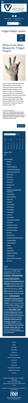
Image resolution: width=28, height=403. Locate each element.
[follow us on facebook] (13, 16)
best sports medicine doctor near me (15, 269)
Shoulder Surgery (11, 240)
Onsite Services (14, 355)
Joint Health (10, 212)
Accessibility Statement (14, 367)
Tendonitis (9, 248)
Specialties (14, 350)
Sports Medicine (11, 243)
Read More (21, 125)
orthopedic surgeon (12, 227)
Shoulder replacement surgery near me (13, 313)
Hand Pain (9, 202)
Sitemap (14, 373)
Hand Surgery (10, 207)
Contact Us (14, 365)
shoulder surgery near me (12, 327)
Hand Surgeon (10, 204)
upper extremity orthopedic (14, 258)
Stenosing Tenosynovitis (14, 116)
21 (16, 147)
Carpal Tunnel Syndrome (13, 169)
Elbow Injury (10, 174)
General (9, 187)
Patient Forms (8, 18)
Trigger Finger (11, 110)
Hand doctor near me (15, 283)
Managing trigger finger (15, 115)
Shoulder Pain (10, 235)
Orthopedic (10, 222)
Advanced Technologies (14, 357)
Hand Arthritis (10, 194)
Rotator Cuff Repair (12, 230)
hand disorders (20, 113)
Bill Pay (10, 20)
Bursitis (9, 164)
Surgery (9, 245)
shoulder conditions (14, 305)
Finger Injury (10, 179)
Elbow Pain (10, 177)
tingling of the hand (12, 253)
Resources (14, 360)
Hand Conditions (11, 197)
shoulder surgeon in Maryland (16, 317)
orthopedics (14, 296)
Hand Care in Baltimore (11, 113)
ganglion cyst (10, 184)
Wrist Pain (9, 261)
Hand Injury (10, 199)
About (14, 344)
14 (16, 145)
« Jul (5, 155)
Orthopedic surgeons (10, 300)
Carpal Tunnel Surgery (8, 271)
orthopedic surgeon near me (13, 298)
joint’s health (10, 217)
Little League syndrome (13, 220)
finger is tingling (18, 273)
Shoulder (9, 232)
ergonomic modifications (14, 112)
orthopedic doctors (12, 225)
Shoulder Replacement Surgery (15, 237)
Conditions (14, 352)
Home (14, 342)
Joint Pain (9, 214)
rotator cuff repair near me (14, 303)
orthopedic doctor (13, 291)
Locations (14, 362)
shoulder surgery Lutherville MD (16, 325)
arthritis (9, 161)
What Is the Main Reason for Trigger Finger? (14, 48)
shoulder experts (14, 307)
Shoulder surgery (10, 321)
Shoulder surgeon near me (13, 319)
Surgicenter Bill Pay (18, 18)
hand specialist (6, 115)
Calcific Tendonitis (12, 167)
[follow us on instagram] (16, 16)
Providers (14, 347)
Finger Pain (10, 182)
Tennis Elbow (10, 250)
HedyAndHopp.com (16, 398)
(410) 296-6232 (16, 20)
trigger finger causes (11, 118)
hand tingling (10, 209)
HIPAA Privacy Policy (14, 370)
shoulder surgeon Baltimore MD (10, 315)
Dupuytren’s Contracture (13, 172)
